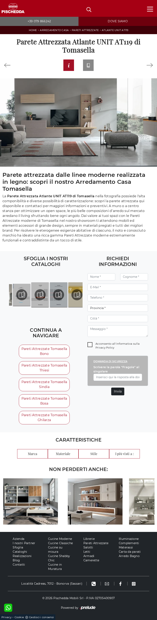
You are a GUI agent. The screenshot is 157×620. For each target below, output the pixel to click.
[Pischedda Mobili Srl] (13, 8)
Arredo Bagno (129, 556)
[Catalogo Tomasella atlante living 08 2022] (36, 294)
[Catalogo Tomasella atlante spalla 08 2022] (55, 294)
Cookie (19, 617)
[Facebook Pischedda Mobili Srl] (121, 583)
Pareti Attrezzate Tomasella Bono (44, 351)
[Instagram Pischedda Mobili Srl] (134, 583)
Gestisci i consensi (41, 617)
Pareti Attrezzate (85, 30)
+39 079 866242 (39, 21)
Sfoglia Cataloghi (20, 550)
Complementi (129, 543)
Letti (86, 552)
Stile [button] (93, 454)
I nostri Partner (24, 543)
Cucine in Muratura (55, 567)
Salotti (88, 547)
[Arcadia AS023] (150, 65)
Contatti (19, 564)
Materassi (126, 547)
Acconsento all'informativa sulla (117, 345)
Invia (118, 391)
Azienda (18, 539)
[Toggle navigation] (150, 9)
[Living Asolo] (7, 65)
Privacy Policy (104, 347)
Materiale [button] (63, 454)
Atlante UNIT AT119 (115, 30)
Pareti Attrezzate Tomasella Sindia (44, 384)
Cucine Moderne (60, 539)
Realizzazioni (22, 556)
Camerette (91, 560)
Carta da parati (130, 552)
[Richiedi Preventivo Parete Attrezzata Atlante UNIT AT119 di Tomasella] (68, 65)
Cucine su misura (55, 550)
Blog (16, 560)
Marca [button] (32, 454)
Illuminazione (129, 539)
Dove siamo (118, 21)
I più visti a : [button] (124, 454)
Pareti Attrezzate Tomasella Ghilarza (44, 417)
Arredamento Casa (54, 30)
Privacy (6, 617)
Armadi (88, 556)
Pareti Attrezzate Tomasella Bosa (44, 401)
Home (33, 30)
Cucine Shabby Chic (59, 558)
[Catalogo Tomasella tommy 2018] (73, 294)
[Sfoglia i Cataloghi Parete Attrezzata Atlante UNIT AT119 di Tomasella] (88, 65)
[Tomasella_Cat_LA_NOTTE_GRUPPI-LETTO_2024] (18, 294)
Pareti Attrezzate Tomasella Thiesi (44, 367)
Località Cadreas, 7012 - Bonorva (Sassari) (51, 583)
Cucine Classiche (60, 543)
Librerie (89, 539)
